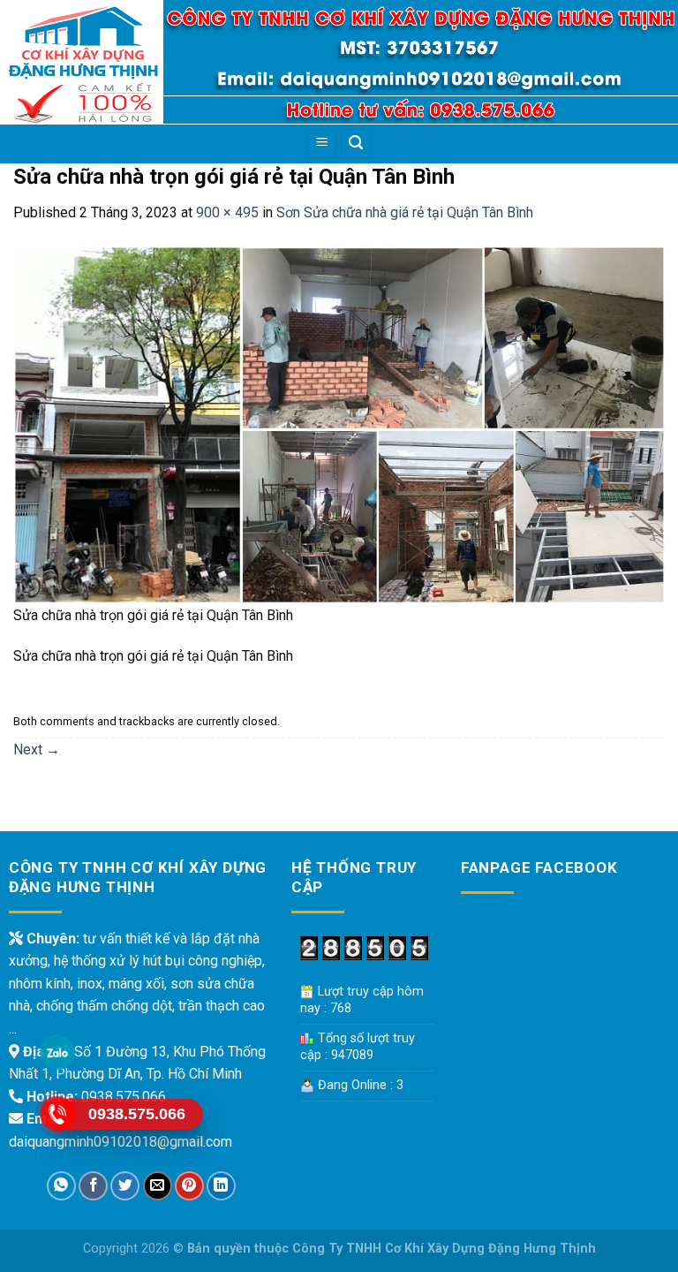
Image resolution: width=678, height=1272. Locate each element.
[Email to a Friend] (157, 1185)
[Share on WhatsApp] (61, 1185)
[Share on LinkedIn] (221, 1185)
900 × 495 (227, 212)
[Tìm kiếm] (356, 143)
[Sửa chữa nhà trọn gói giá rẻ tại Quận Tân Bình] (339, 423)
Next (36, 749)
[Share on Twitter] (124, 1185)
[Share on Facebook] (93, 1185)
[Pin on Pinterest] (189, 1185)
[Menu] (321, 143)
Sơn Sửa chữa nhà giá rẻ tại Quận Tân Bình (404, 212)
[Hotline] (57, 1114)
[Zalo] (57, 1052)
